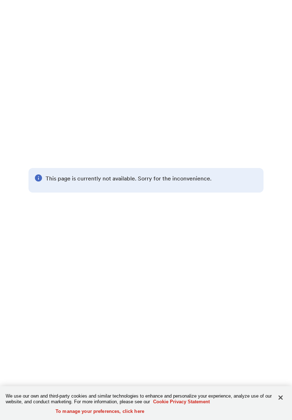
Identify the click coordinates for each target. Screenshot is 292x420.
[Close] (280, 397)
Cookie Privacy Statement (181, 401)
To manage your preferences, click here (100, 411)
